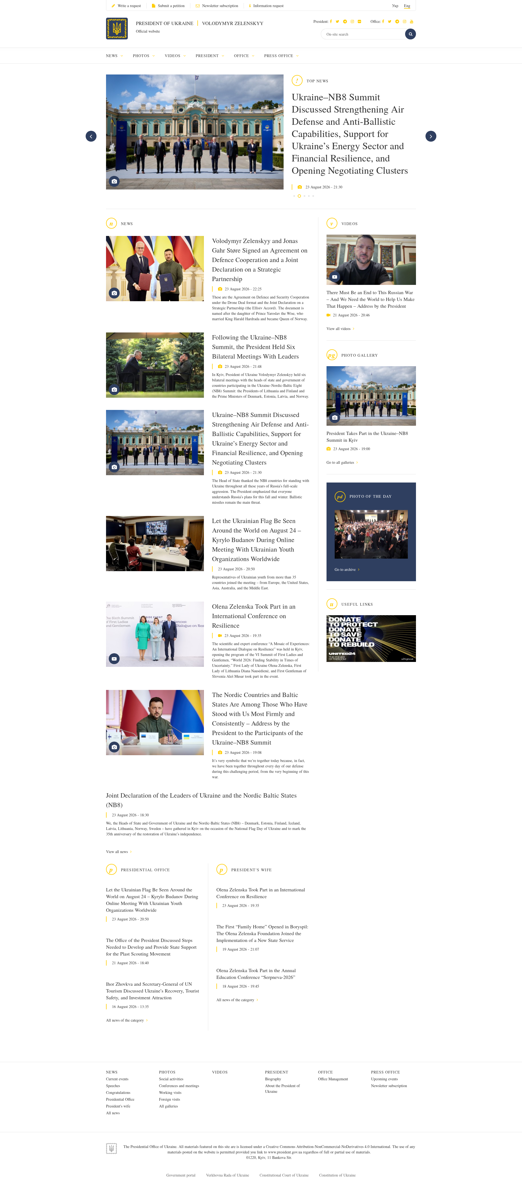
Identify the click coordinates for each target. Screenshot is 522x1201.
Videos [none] (173, 55)
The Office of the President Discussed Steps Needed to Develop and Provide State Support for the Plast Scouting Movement (151, 947)
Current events (117, 1078)
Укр (395, 5)
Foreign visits (169, 1099)
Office (325, 1072)
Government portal (180, 1175)
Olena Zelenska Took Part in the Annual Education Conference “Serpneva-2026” (256, 973)
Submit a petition (171, 5)
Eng (407, 5)
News (112, 1072)
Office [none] (242, 55)
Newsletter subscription (220, 5)
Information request (268, 5)
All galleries (168, 1106)
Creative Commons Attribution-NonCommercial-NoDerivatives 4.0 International (328, 1146)
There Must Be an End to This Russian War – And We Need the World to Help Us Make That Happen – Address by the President (371, 299)
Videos (220, 1072)
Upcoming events (384, 1078)
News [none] (112, 55)
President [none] (208, 55)
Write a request (129, 5)
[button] (339, 21)
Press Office (385, 1072)
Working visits (170, 1092)
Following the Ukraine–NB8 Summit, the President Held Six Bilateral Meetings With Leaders (255, 346)
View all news (117, 851)
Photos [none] (142, 55)
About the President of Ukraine (282, 1088)
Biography (273, 1078)
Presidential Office (120, 1099)
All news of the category (125, 1020)
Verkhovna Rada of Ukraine (227, 1175)
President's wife (118, 1106)
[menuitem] (117, 55)
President (276, 1072)
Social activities (171, 1078)
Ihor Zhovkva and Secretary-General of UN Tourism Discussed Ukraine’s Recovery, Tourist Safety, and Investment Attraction (152, 991)
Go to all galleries (341, 462)
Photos (167, 1072)
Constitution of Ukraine (337, 1175)
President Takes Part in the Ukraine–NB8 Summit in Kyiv (367, 436)
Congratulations (118, 1092)
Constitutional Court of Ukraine (284, 1175)
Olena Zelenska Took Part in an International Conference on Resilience (254, 616)
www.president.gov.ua (285, 1152)
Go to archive (346, 569)
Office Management (333, 1078)
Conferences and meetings (179, 1085)
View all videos (339, 328)
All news (113, 1112)
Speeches (113, 1085)
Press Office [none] (279, 55)
